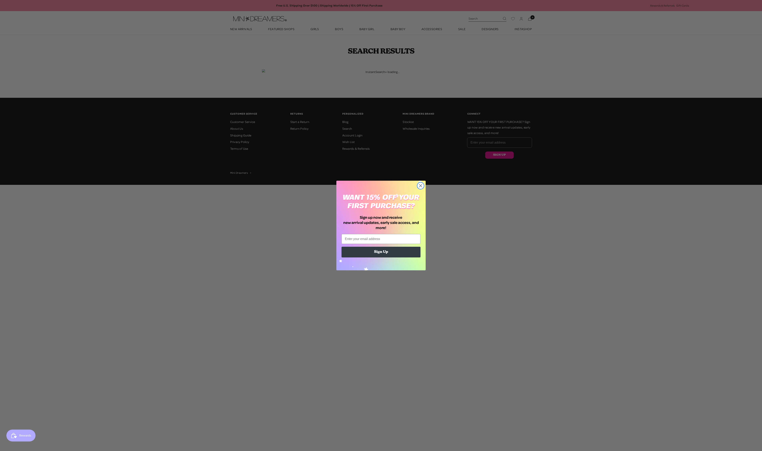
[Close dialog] (420, 185)
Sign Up (381, 252)
